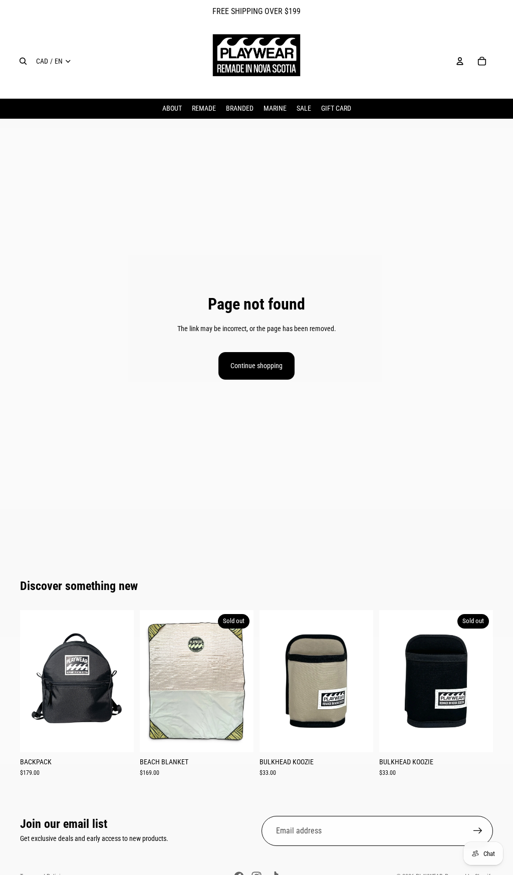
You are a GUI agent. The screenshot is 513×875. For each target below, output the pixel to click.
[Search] (23, 61)
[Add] (118, 737)
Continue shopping (256, 366)
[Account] (460, 61)
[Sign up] (477, 830)
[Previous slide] (31, 681)
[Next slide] (123, 681)
